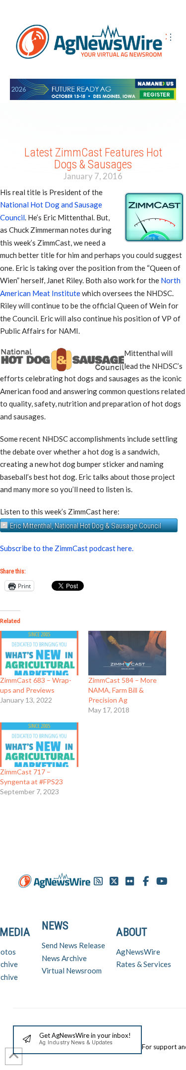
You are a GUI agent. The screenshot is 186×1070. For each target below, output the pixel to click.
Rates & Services (143, 964)
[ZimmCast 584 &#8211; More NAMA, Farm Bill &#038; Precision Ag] (127, 653)
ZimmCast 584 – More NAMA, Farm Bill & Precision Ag (122, 690)
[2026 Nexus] (93, 88)
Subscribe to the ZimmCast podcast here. (66, 548)
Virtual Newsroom (72, 970)
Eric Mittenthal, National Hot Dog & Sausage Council (85, 525)
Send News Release (73, 945)
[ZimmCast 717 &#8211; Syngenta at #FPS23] (39, 744)
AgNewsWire (138, 951)
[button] (77, 1040)
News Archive (64, 958)
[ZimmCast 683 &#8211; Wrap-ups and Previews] (39, 653)
